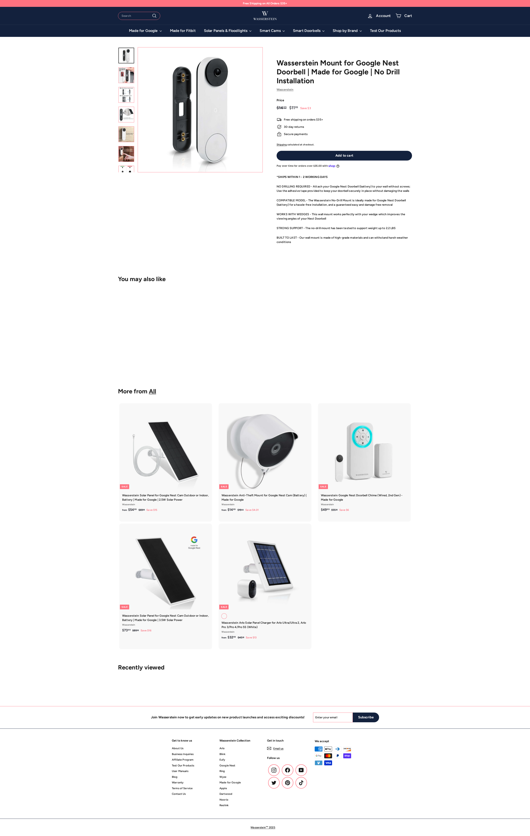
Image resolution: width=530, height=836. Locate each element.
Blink (222, 754)
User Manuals (180, 771)
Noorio (223, 799)
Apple (223, 788)
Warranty (177, 782)
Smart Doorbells (307, 30)
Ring (222, 771)
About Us (177, 748)
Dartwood (225, 793)
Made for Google (143, 30)
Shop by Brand (346, 30)
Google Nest (227, 765)
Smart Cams (271, 30)
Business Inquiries (183, 754)
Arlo (222, 748)
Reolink (224, 805)
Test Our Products (385, 30)
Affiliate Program (182, 759)
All (152, 391)
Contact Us (179, 793)
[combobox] (139, 16)
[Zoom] (200, 109)
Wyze (222, 776)
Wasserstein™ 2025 (263, 827)
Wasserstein (285, 89)
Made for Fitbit (183, 30)
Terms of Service (182, 788)
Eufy (222, 759)
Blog (175, 776)
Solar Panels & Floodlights (226, 30)
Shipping (282, 144)
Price (280, 100)
